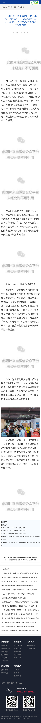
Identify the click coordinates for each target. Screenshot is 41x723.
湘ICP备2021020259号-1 (22, 719)
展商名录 (17, 655)
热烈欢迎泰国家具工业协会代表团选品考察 (18, 626)
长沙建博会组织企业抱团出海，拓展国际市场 (19, 622)
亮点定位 (4, 658)
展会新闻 (21, 7)
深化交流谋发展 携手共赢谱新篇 (14, 598)
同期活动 (4, 655)
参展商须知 (18, 652)
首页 (14, 7)
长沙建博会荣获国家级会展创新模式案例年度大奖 (24, 557)
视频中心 (4, 661)
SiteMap (19, 683)
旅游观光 (4, 673)
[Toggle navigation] (4, 2)
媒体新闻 (17, 676)
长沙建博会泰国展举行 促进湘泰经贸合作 (17, 585)
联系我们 (10, 683)
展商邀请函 (18, 645)
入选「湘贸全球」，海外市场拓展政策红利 (18, 594)
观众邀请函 (31, 645)
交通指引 (4, 670)
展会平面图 (5, 648)
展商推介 (4, 652)
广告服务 (17, 670)
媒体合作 (17, 673)
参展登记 (17, 658)
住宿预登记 (31, 648)
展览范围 (17, 648)
